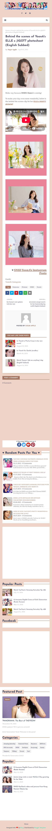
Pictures (24, 287)
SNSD (32, 287)
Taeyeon (6, 751)
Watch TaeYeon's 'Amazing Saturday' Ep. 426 (30, 590)
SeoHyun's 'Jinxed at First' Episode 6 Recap (29, 472)
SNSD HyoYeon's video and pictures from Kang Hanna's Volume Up (30, 788)
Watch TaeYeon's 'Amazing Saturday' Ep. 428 (30, 609)
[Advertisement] (26, 553)
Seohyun (25, 747)
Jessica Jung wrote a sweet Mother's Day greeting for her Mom (31, 778)
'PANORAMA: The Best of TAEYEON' (18, 721)
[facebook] (22, 13)
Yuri (28, 751)
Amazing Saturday (9, 744)
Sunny (42, 747)
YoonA (13, 30)
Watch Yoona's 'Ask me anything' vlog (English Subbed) (30, 361)
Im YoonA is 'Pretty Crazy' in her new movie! (30, 342)
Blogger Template (40, 828)
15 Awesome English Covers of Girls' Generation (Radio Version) (30, 601)
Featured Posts (23, 744)
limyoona (16, 287)
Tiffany (14, 751)
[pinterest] (30, 13)
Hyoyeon (34, 744)
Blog (21, 828)
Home (7, 30)
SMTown (42, 744)
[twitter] (25, 13)
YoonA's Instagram (13, 282)
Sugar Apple (12, 50)
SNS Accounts (8, 747)
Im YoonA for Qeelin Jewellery (27, 350)
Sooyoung (34, 747)
